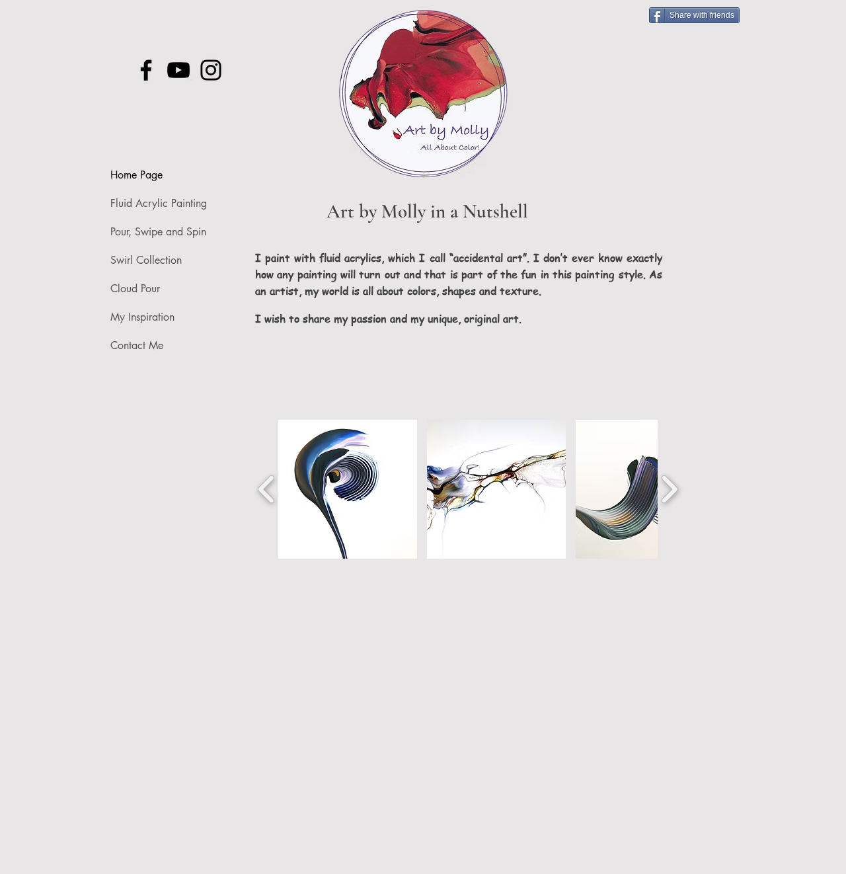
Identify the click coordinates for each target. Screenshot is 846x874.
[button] (347, 489)
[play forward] (669, 489)
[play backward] (267, 489)
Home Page (136, 175)
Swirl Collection (146, 260)
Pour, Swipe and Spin (158, 232)
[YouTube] (178, 70)
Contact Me (136, 345)
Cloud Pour (135, 289)
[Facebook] (146, 70)
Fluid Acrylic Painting (158, 203)
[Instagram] (211, 70)
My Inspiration (142, 317)
